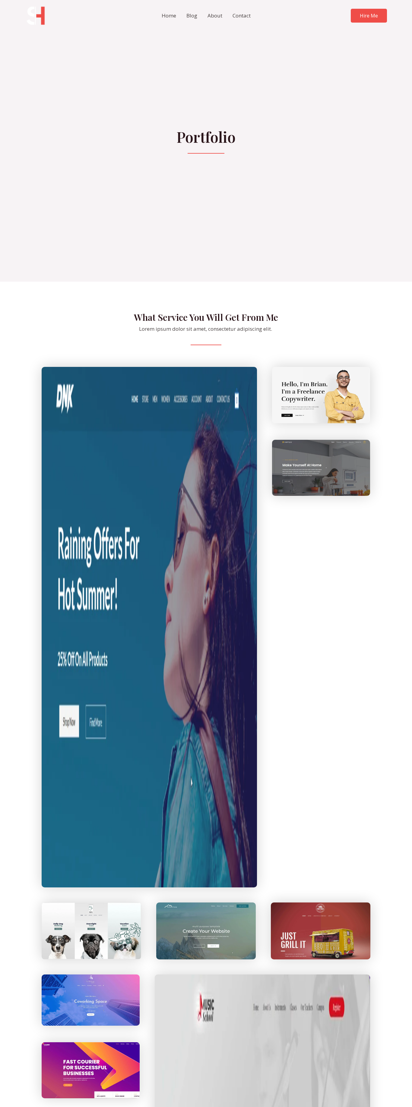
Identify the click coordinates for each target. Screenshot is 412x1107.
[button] (369, 16)
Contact (242, 15)
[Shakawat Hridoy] (35, 15)
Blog (191, 15)
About (215, 15)
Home (169, 15)
